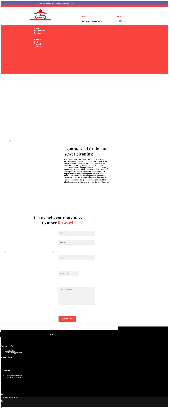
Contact (37, 46)
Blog (36, 42)
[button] (84, 50)
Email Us (85, 17)
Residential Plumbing (46, 37)
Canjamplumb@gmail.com (13, 353)
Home (36, 28)
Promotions (39, 44)
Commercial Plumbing (46, 35)
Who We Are (39, 31)
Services (37, 33)
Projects (37, 39)
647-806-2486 (10, 351)
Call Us (118, 17)
